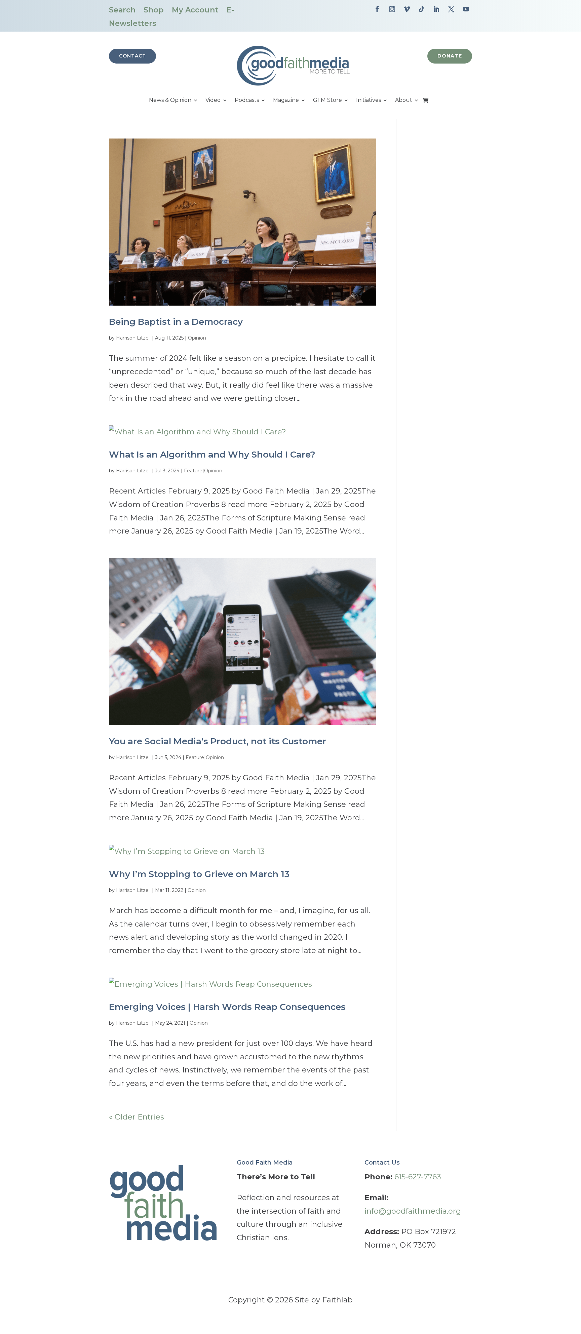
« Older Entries (136, 1117)
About (403, 100)
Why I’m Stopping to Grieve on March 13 (199, 874)
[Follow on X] (451, 9)
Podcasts (247, 100)
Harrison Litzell (133, 338)
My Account (195, 9)
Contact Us (382, 1162)
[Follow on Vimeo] (407, 9)
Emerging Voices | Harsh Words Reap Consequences (227, 1007)
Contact (132, 56)
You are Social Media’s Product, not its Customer (217, 741)
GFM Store (327, 100)
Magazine (286, 100)
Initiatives (368, 100)
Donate (449, 56)
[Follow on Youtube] (466, 9)
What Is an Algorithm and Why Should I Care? (212, 454)
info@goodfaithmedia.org (412, 1211)
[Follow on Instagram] (392, 9)
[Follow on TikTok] (422, 9)
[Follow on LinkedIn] (436, 9)
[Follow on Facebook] (377, 9)
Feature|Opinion (203, 471)
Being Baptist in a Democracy (176, 321)
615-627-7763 (417, 1176)
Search (122, 9)
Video (213, 100)
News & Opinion (170, 100)
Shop (154, 9)
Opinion (197, 338)
